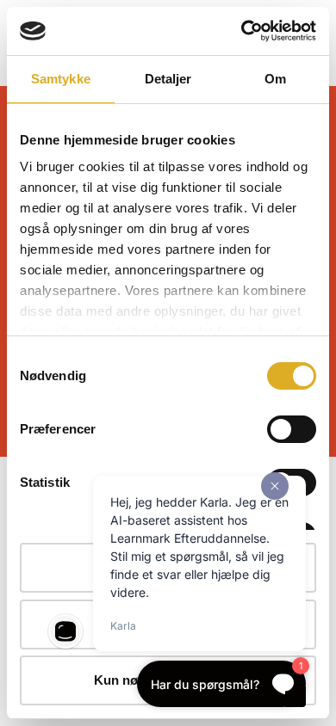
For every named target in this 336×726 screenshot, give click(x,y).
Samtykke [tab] (60, 78)
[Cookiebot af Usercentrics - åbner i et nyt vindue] (241, 31)
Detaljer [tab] (168, 78)
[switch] (291, 429)
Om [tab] (275, 78)
